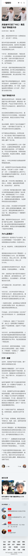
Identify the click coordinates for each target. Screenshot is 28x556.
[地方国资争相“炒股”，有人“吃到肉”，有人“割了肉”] (4, 524)
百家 (9, 542)
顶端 (23, 549)
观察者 (18, 544)
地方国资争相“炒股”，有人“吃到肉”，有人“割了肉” (16, 525)
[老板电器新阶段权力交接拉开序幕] (4, 510)
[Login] (18, 2)
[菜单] (24, 2)
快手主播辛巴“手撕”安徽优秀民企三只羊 (13, 496)
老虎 (4, 547)
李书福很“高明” (12, 532)
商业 (10, 509)
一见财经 (15, 552)
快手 (9, 549)
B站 (14, 549)
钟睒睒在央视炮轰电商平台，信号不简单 (16, 518)
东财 (10, 547)
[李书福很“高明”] (4, 531)
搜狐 (4, 544)
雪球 (23, 544)
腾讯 (23, 542)
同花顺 (16, 547)
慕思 (11, 31)
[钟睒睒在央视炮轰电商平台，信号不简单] (4, 517)
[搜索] (21, 2)
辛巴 (13, 31)
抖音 (4, 549)
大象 (19, 549)
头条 (4, 542)
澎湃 (9, 544)
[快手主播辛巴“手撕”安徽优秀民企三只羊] (14, 487)
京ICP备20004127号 (16, 553)
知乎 (13, 544)
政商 (10, 515)
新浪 (19, 542)
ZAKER (23, 547)
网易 (14, 542)
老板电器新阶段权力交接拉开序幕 (16, 511)
